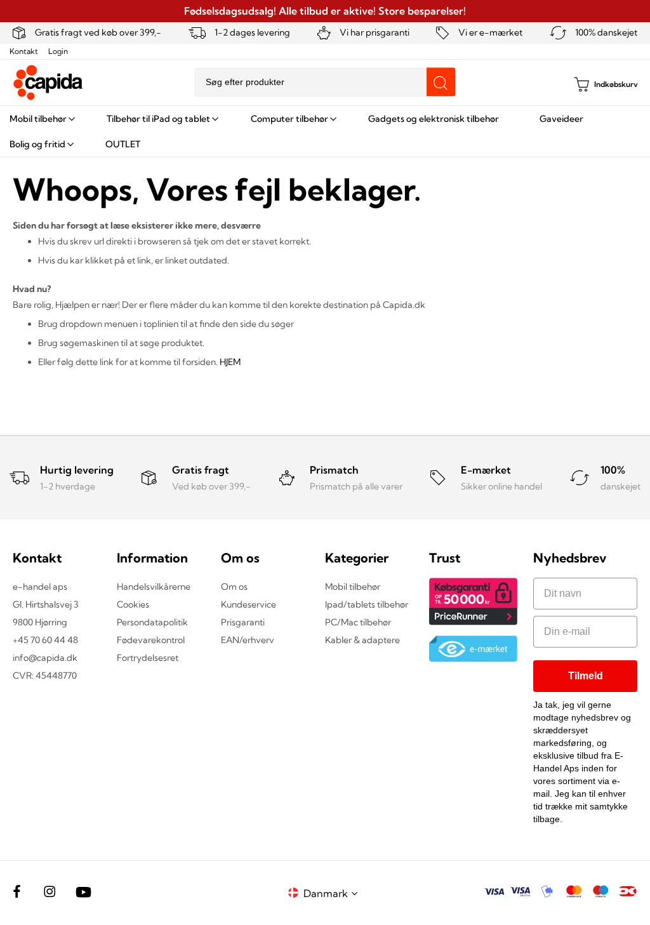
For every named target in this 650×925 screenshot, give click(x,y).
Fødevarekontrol (151, 640)
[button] (332, 893)
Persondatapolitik (152, 622)
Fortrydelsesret (147, 657)
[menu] (325, 131)
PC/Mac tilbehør (358, 622)
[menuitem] (41, 118)
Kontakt (24, 51)
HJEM (230, 362)
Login (58, 51)
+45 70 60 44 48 (45, 640)
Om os (234, 586)
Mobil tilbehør (352, 586)
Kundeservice (248, 604)
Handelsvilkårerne (153, 586)
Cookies (133, 604)
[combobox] (325, 82)
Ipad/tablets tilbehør (366, 604)
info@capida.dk (45, 657)
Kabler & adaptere (362, 640)
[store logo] (48, 82)
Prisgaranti (243, 622)
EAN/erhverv (247, 640)
